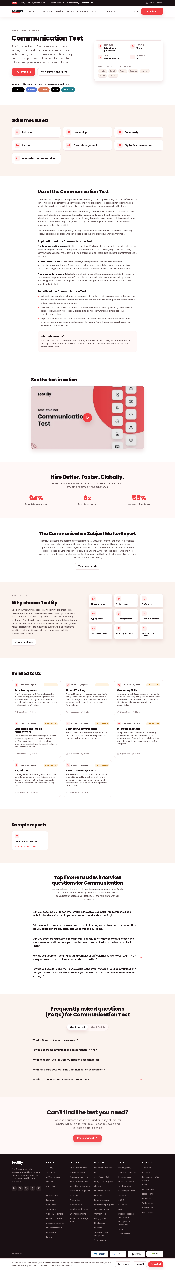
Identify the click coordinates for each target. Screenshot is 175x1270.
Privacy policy (124, 1167)
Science (49, 1181)
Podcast (98, 1195)
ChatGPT (18, 89)
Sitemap (98, 1186)
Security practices (126, 1191)
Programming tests (79, 1177)
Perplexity (68, 89)
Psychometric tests (79, 1209)
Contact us (147, 1207)
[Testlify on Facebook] (32, 1188)
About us (146, 1167)
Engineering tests (78, 1214)
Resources (96, 11)
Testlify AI (50, 1167)
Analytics (50, 1186)
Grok (55, 89)
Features (50, 1200)
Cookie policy (124, 1186)
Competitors (100, 1214)
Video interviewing (54, 1214)
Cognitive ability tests (80, 1186)
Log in (136, 11)
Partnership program (104, 1204)
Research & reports (103, 1167)
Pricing (70, 11)
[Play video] (87, 417)
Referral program (102, 1200)
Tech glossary (100, 1240)
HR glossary (99, 1223)
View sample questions (25, 846)
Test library (46, 11)
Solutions (81, 11)
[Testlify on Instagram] (26, 1188)
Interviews (59, 11)
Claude (43, 89)
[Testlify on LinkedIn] (14, 1188)
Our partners (148, 1189)
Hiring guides (100, 1218)
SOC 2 (121, 1200)
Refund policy (124, 1177)
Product (31, 11)
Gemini (31, 89)
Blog (96, 1172)
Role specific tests (78, 1167)
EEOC (120, 1209)
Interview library (53, 1232)
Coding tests (76, 1204)
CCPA (120, 1229)
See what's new (87, 3)
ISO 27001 (122, 1204)
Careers (146, 1172)
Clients (145, 1184)
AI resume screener (55, 1223)
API (47, 1191)
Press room (147, 1194)
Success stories (101, 1209)
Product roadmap (54, 1218)
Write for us (147, 1203)
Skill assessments (54, 1227)
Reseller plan (52, 1195)
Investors (146, 1198)
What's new (51, 1204)
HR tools (98, 1227)
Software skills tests (79, 1181)
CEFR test (74, 1195)
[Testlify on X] (20, 1188)
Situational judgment (80, 1191)
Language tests (77, 1172)
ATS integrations (53, 1177)
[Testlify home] (17, 11)
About (110, 11)
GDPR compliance (126, 1181)
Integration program (103, 1181)
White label (51, 1209)
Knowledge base (102, 1191)
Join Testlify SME (101, 1177)
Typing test (75, 1200)
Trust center (124, 1234)
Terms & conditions (127, 1172)
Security (122, 1195)
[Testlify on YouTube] (38, 1188)
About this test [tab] (77, 1027)
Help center (147, 1212)
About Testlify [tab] (98, 1027)
